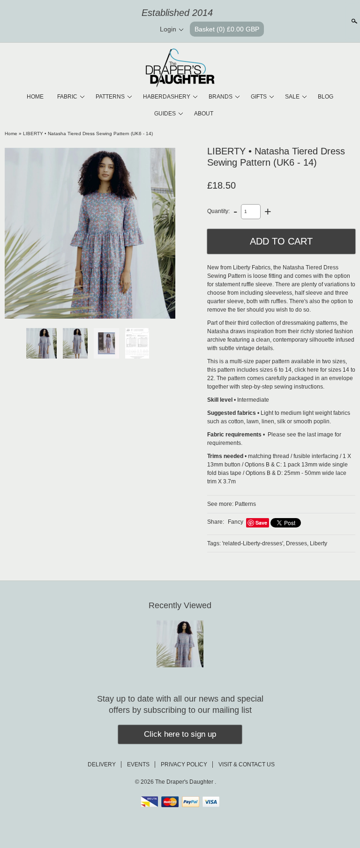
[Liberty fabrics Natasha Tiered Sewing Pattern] (90, 233)
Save (261, 522)
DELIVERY (102, 764)
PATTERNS (110, 96)
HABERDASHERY (166, 96)
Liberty (318, 543)
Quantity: (218, 211)
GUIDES (165, 113)
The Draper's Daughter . (185, 782)
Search (353, 21)
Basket (227, 29)
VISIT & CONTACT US (246, 764)
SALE (292, 96)
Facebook (109, 29)
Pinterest (125, 29)
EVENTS (138, 764)
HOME (35, 96)
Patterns (245, 504)
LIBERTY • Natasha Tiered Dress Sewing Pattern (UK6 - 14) (88, 133)
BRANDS (220, 96)
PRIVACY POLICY (184, 764)
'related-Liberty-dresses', (253, 543)
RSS (93, 29)
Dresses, (297, 543)
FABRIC (67, 96)
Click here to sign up (180, 734)
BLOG (325, 96)
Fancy (235, 522)
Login (168, 29)
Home (11, 133)
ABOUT (203, 113)
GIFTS (259, 96)
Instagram (141, 29)
